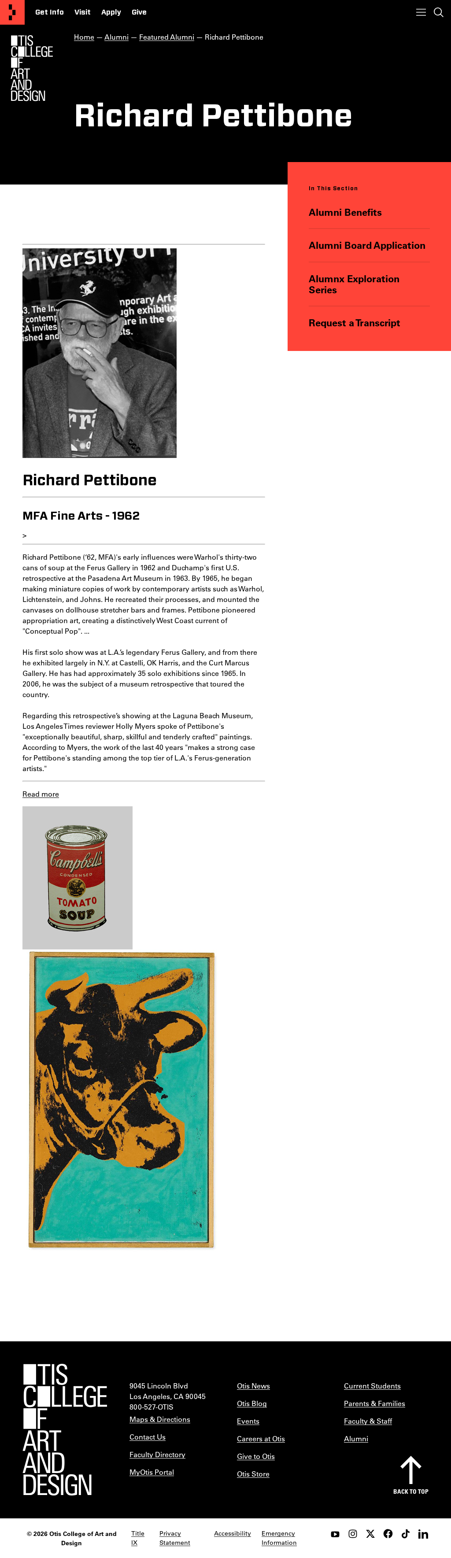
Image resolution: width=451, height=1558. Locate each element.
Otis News (253, 1385)
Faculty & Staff (368, 1420)
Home (84, 36)
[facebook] (388, 1534)
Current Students (372, 1385)
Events (248, 1420)
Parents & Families (374, 1403)
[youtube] (335, 1534)
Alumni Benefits (345, 212)
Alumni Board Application (367, 245)
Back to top (411, 1491)
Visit (82, 12)
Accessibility (232, 1533)
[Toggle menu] (421, 12)
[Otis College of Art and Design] (12, 12)
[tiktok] (405, 1534)
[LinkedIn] (423, 1534)
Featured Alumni (166, 36)
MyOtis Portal (151, 1472)
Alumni (116, 36)
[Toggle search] (438, 12)
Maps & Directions (159, 1419)
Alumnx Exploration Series (354, 284)
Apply (111, 12)
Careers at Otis (261, 1438)
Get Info (49, 12)
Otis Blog (252, 1403)
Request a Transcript (354, 322)
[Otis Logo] (31, 68)
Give (139, 12)
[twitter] (370, 1534)
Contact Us (147, 1436)
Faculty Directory (157, 1454)
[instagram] (352, 1534)
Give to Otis (256, 1456)
